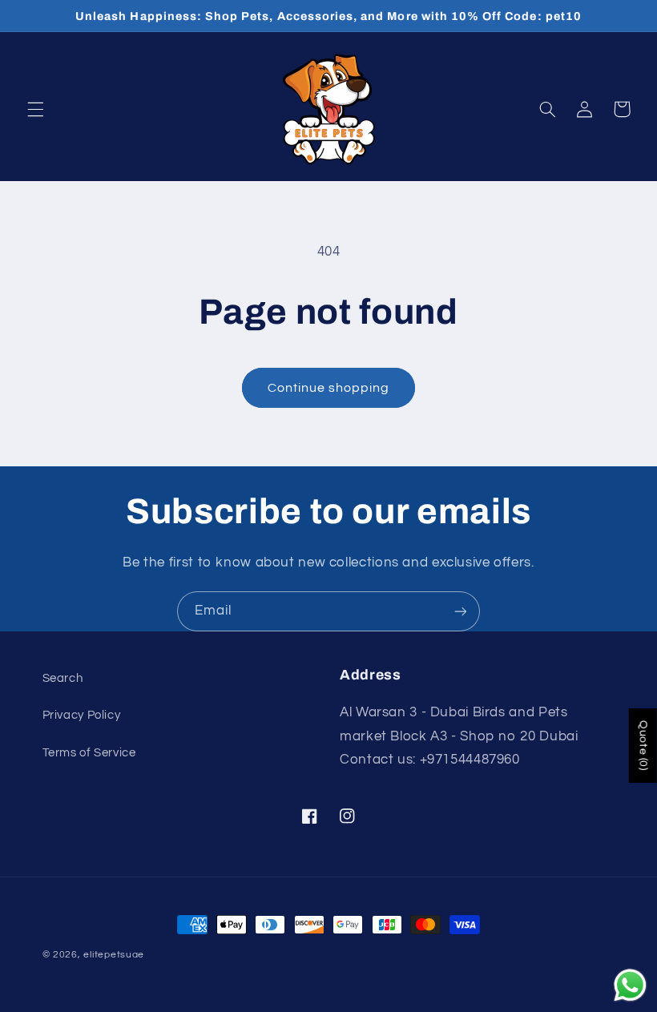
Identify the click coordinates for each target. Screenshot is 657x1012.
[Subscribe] (460, 611)
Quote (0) (643, 745)
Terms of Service (89, 753)
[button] (35, 109)
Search (62, 678)
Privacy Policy (81, 715)
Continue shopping (329, 387)
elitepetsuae (113, 954)
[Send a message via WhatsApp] (630, 985)
